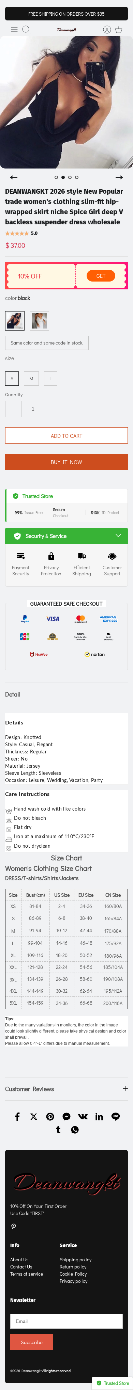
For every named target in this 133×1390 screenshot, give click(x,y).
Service (68, 1245)
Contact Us (21, 1266)
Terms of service (26, 1274)
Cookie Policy (73, 1274)
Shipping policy (75, 1259)
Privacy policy (73, 1281)
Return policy (73, 1266)
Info (14, 1245)
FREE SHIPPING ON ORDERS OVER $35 (66, 14)
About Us (19, 1259)
